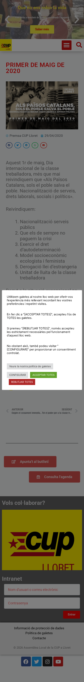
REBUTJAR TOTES (22, 381)
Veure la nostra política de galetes (30, 366)
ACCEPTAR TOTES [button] (43, 374)
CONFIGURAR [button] (17, 374)
